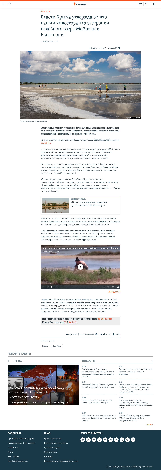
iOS (65, 322)
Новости (45, 12)
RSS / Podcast (13, 457)
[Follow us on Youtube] (94, 439)
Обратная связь (50, 452)
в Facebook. (46, 143)
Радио (10, 452)
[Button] (94, 48)
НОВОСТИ (88, 361)
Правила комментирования (56, 443)
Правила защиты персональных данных (61, 461)
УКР (140, 4)
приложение (105, 319)
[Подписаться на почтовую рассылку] (133, 439)
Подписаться (13, 448)
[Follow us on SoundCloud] (116, 439)
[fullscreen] (118, 286)
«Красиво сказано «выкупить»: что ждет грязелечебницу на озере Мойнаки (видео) (83, 248)
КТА (146, 4)
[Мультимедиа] (153, 4)
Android (72, 322)
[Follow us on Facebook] (82, 439)
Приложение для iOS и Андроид (21, 443)
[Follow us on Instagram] (99, 439)
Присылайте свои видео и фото (21, 439)
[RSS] (122, 439)
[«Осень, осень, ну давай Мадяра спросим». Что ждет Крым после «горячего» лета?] (43, 385)
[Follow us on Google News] (105, 439)
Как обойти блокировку (18, 461)
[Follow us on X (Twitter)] (88, 439)
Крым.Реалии (54, 251)
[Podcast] (127, 439)
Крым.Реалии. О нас (52, 439)
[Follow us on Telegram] (110, 439)
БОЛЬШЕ (149, 424)
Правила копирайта (52, 448)
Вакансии (48, 457)
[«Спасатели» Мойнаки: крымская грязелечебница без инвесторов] (55, 205)
